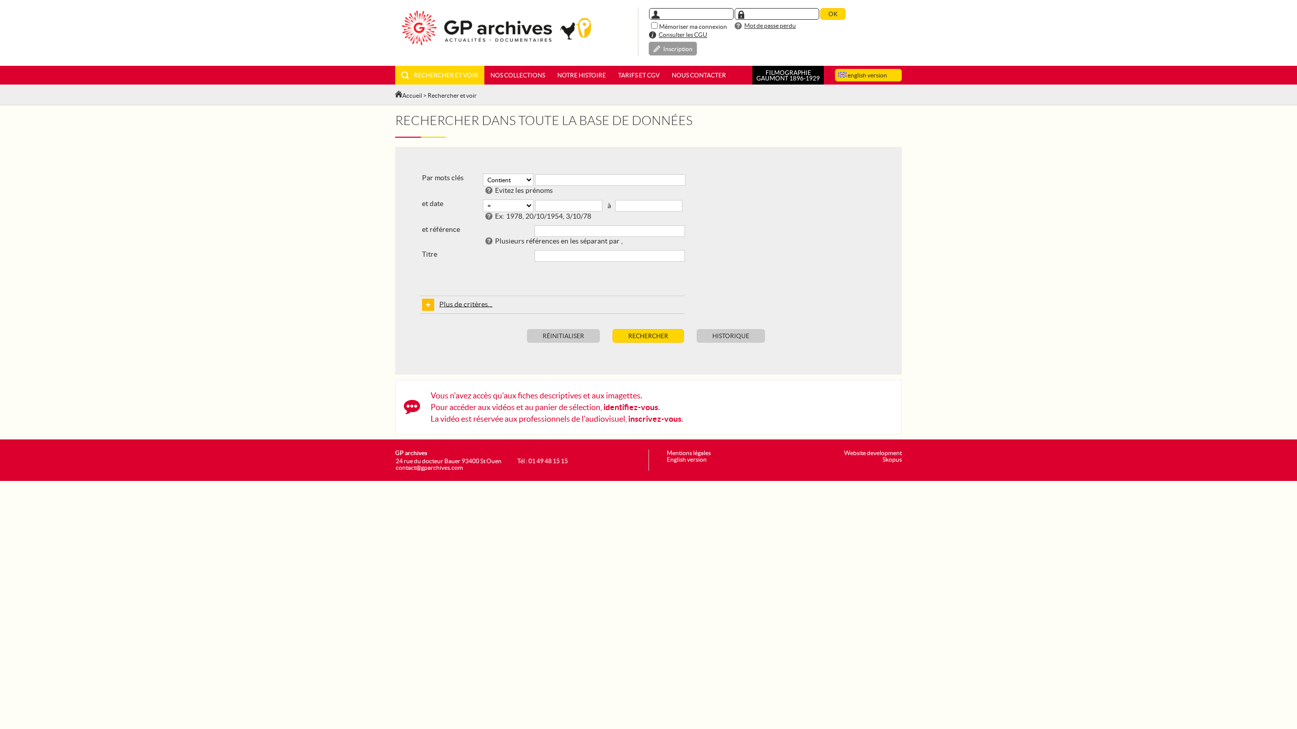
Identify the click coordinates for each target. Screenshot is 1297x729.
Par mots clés (443, 178)
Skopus (892, 459)
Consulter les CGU (683, 34)
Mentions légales (689, 453)
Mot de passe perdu (770, 25)
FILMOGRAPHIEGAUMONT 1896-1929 (788, 75)
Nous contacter (699, 75)
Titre (429, 254)
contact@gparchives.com (429, 467)
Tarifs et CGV (639, 75)
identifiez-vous (630, 407)
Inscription (678, 49)
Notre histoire (581, 75)
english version (867, 75)
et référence (441, 229)
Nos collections (517, 75)
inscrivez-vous (654, 418)
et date (432, 203)
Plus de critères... (465, 304)
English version (687, 459)
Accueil (412, 95)
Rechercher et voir (446, 75)
